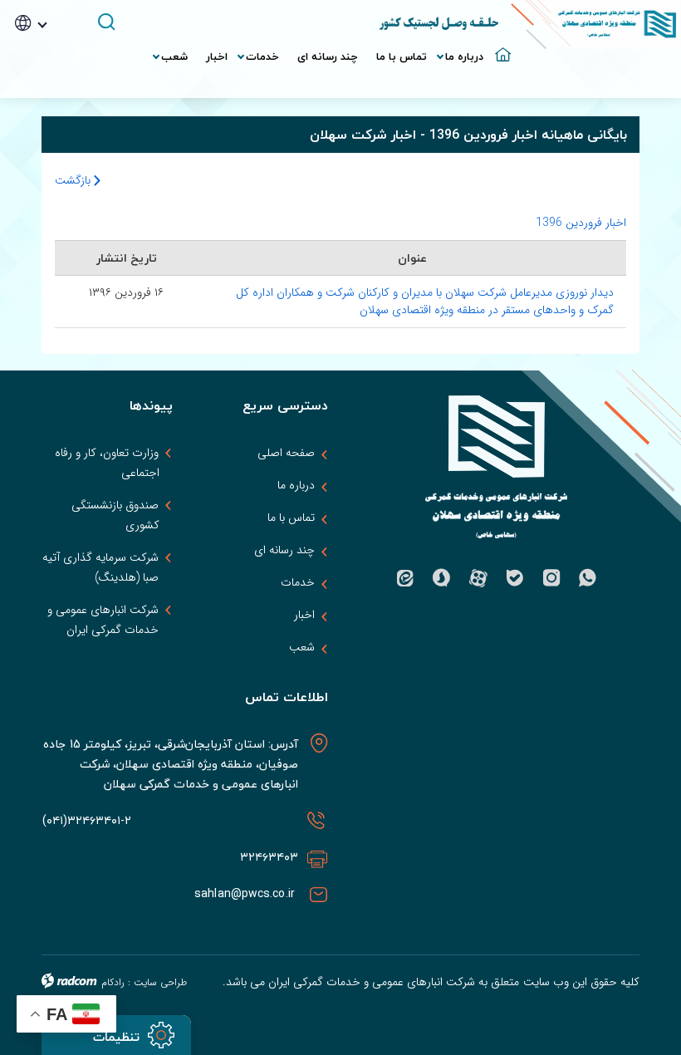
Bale (515, 578)
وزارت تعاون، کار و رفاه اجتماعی (107, 463)
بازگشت (74, 180)
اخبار (304, 615)
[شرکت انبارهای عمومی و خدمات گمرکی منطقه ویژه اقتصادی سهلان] (596, 24)
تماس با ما (291, 517)
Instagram (551, 578)
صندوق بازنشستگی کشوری (115, 515)
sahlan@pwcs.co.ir (246, 893)
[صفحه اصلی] (501, 48)
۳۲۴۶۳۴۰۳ (269, 856)
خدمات (298, 582)
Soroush (442, 578)
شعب (302, 647)
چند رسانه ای (284, 550)
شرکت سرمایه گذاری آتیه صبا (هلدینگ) (100, 567)
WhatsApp (588, 578)
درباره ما (296, 485)
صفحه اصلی (286, 453)
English (54, 73)
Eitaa (405, 578)
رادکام (113, 982)
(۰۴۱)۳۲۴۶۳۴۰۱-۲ (86, 820)
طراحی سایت (160, 982)
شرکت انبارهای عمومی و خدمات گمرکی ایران (103, 620)
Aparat (478, 578)
